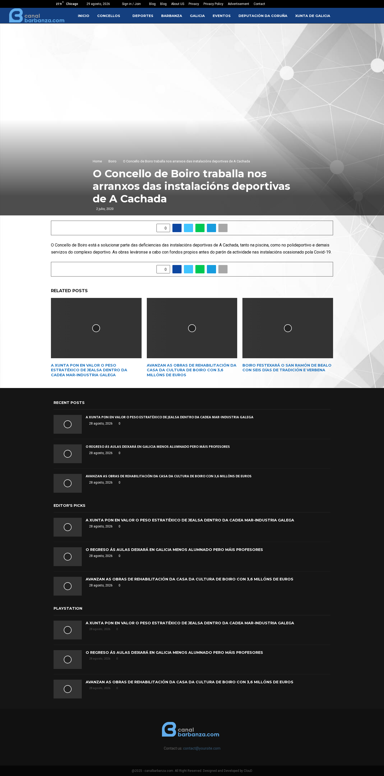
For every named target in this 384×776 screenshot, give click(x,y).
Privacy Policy (213, 4)
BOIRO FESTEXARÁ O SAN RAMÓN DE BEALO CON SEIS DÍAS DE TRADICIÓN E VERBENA (286, 367)
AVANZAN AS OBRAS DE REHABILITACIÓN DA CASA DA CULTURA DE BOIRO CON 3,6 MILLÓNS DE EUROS (191, 370)
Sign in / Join (131, 4)
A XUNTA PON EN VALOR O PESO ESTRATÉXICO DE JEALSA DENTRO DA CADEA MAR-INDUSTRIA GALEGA (89, 370)
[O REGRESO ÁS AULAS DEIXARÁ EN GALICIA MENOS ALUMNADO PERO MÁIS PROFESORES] (68, 453)
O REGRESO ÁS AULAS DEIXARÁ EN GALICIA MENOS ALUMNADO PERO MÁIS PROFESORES (158, 447)
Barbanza (171, 16)
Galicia (197, 16)
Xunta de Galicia (312, 16)
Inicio (83, 16)
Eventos (222, 16)
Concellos (108, 16)
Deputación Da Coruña (262, 16)
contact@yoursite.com (201, 748)
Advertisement (238, 4)
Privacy (194, 4)
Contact (259, 4)
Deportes (142, 16)
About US (177, 4)
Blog (152, 4)
